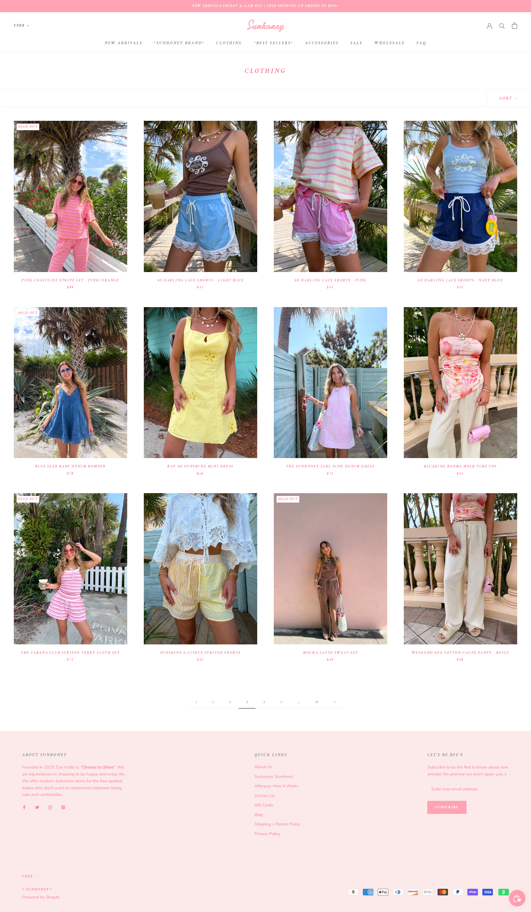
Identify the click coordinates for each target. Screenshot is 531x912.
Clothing (229, 43)
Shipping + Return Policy (277, 824)
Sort (506, 98)
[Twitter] (37, 807)
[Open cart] (514, 25)
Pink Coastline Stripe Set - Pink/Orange (70, 280)
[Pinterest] (63, 807)
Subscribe (447, 807)
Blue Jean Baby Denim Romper (70, 466)
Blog (258, 814)
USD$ (19, 25)
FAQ (421, 43)
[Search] (502, 25)
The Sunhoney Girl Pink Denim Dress (330, 466)
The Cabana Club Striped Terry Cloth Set (70, 652)
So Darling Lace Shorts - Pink (330, 280)
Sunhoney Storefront (273, 776)
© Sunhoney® (37, 889)
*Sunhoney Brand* (179, 43)
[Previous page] (196, 702)
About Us (263, 767)
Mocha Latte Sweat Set (330, 652)
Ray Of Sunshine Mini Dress (200, 466)
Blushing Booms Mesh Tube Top (460, 466)
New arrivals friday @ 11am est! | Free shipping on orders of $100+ (265, 6)
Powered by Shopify (41, 897)
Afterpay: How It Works (276, 786)
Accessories (322, 43)
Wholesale (389, 43)
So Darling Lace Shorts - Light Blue (200, 280)
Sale (356, 43)
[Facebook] (24, 807)
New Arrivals (123, 43)
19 (317, 702)
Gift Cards (263, 805)
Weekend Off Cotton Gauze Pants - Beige (460, 652)
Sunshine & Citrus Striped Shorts (200, 652)
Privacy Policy (267, 834)
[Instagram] (50, 807)
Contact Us (264, 795)
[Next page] (334, 702)
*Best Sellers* (273, 43)
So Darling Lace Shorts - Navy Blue (460, 280)
